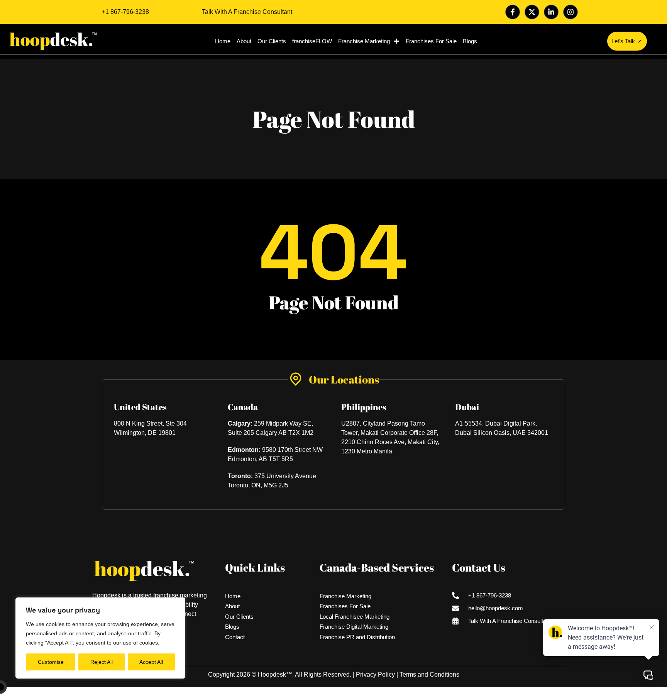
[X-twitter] (532, 12)
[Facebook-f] (512, 12)
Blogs (470, 41)
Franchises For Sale (431, 41)
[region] (100, 638)
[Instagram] (570, 12)
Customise (51, 662)
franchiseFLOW (312, 41)
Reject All (101, 662)
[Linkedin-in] (551, 12)
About (244, 41)
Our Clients (271, 41)
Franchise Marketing (364, 41)
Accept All (151, 662)
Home (222, 41)
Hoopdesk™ (275, 674)
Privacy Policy (375, 674)
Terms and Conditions (429, 674)
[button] (4, 690)
